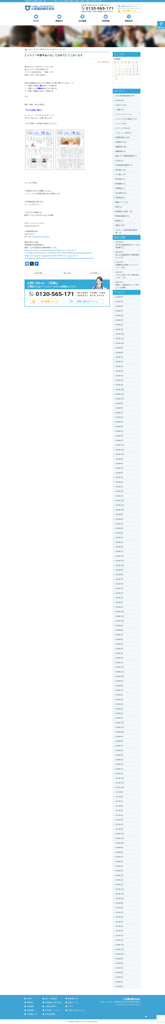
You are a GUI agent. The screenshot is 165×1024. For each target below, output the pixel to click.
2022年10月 (119, 510)
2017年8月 (119, 797)
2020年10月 (119, 621)
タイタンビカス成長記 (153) (126, 119)
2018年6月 (119, 750)
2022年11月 (119, 505)
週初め (99, 62)
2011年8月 (119, 986)
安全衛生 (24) (120, 170)
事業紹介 (59, 21)
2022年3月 (119, 542)
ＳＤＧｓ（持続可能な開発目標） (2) (126, 231)
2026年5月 (119, 311)
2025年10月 (119, 343)
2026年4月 (119, 315)
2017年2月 (119, 824)
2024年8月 (119, 408)
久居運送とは (32, 1014)
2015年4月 (119, 926)
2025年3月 (119, 376)
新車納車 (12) (120, 184)
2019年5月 (119, 700)
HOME (36, 21)
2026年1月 (119, 329)
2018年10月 (119, 732)
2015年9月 (119, 903)
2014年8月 (119, 963)
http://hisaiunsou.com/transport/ (38, 237)
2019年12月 (119, 667)
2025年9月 (119, 348)
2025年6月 (119, 362)
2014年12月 (119, 945)
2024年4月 (119, 427)
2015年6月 (119, 917)
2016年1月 (119, 885)
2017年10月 (119, 787)
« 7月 (115, 79)
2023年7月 (119, 468)
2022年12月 (119, 501)
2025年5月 (119, 366)
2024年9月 (119, 403)
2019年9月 (119, 681)
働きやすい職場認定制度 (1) (126, 156)
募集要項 (129, 21)
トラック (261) (120, 124)
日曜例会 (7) (120, 188)
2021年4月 (119, 593)
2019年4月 (119, 704)
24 (116, 74)
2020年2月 (119, 658)
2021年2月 (119, 602)
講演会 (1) (119, 221)
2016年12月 (119, 834)
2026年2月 (119, 325)
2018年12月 (119, 723)
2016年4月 (119, 871)
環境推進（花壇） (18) (123, 211)
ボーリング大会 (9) (122, 128)
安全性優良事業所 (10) (123, 165)
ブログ (70, 1006)
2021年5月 (119, 588)
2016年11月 (119, 838)
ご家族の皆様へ (51, 1006)
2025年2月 (119, 380)
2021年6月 (119, 584)
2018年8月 (119, 741)
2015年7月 (119, 912)
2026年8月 (119, 297)
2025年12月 (119, 334)
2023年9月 (119, 459)
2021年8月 (119, 575)
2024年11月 (119, 394)
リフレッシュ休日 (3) (123, 133)
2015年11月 (119, 894)
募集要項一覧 (73, 999)
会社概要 (82, 21)
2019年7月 (119, 690)
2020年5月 (119, 644)
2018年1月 (119, 774)
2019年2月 (119, 713)
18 (119, 72)
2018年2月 (119, 769)
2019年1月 (119, 718)
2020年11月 (119, 616)
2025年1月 (119, 385)
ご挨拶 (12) (119, 110)
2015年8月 (119, 908)
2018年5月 (119, 755)
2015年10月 (119, 898)
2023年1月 (119, 496)
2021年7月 (119, 579)
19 (123, 72)
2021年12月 (119, 556)
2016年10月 (119, 843)
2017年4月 (119, 815)
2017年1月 (119, 829)
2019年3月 (119, 709)
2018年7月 (119, 746)
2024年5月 (119, 422)
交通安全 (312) (120, 142)
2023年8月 (119, 464)
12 (123, 69)
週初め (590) (120, 225)
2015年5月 (119, 922)
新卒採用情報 (50, 1014)
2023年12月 (119, 445)
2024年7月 (119, 413)
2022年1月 (119, 551)
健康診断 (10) (120, 151)
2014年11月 (119, 949)
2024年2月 (119, 436)
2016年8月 (119, 852)
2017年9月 (119, 792)
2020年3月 (119, 653)
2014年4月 (119, 982)
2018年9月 (119, 737)
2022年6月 (119, 528)
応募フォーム (73, 1002)
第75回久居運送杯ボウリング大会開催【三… (127, 244)
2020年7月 (119, 635)
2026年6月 (119, 306)
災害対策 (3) (120, 198)
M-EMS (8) (119, 100)
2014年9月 (119, 959)
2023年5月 (119, 477)
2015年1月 (119, 940)
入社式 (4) (119, 161)
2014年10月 (119, 954)
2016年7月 (119, 857)
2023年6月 (119, 473)
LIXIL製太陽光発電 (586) (124, 96)
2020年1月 (119, 663)
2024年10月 (119, 399)
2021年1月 (119, 607)
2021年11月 (119, 561)
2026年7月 (119, 302)
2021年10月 (119, 565)
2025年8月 (119, 353)
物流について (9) (121, 202)
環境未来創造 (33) (122, 216)
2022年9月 (119, 514)
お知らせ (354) (120, 105)
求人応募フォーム (129, 11)
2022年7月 (119, 524)
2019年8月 (119, 686)
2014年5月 (119, 977)
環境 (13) (118, 207)
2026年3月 (119, 320)
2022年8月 (119, 519)
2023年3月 (119, 487)
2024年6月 (119, 417)
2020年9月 (119, 626)
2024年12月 (119, 390)
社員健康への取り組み (53, 1002)
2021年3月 (119, 598)
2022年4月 (119, 538)
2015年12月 (119, 889)
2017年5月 (119, 811)
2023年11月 (119, 450)
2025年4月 (119, 371)
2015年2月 (119, 935)
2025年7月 (119, 357)
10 (116, 69)
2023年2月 (119, 491)
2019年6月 (119, 695)
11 (119, 69)
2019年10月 (119, 676)
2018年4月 (119, 760)
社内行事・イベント (52, 1010)
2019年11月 (119, 672)
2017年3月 (119, 820)
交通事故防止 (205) (122, 137)
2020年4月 (119, 649)
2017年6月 (119, 806)
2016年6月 (119, 861)
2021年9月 (119, 570)
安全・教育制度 (51, 999)
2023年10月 (119, 454)
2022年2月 (119, 547)
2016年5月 (119, 866)
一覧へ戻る (67, 273)
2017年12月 (119, 778)
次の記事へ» (95, 273)
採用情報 (106, 21)
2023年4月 (119, 482)
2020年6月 (119, 639)
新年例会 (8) (120, 179)
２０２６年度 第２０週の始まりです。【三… (127, 275)
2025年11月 (119, 339)
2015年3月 (119, 931)
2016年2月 (119, 880)
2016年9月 (119, 848)
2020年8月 (119, 630)
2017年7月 (119, 801)
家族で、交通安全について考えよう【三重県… (127, 285)
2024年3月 (119, 431)
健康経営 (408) (120, 147)
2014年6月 (119, 972)
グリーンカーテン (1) (123, 114)
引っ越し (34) (120, 174)
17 (116, 72)
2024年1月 (119, 440)
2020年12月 (119, 612)
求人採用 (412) (120, 193)
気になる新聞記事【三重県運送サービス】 (127, 254)
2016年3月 (119, 875)
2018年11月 (119, 727)
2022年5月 (119, 533)
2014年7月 (119, 968)
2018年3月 (119, 764)
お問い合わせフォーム (129, 6)
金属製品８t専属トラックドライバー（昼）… (126, 265)
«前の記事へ (38, 273)
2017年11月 (119, 783)
